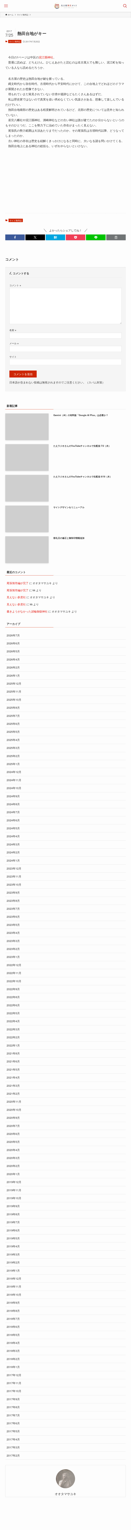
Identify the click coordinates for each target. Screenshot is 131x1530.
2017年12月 (14, 1375)
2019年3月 (13, 1254)
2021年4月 (13, 1077)
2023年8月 (13, 901)
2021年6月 (13, 1061)
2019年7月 (13, 1222)
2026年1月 (13, 675)
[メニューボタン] (6, 6)
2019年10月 (14, 1198)
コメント (15, 285)
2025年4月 (13, 740)
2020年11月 (14, 1101)
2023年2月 (13, 949)
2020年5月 (13, 1142)
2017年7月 (13, 1415)
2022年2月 (13, 1037)
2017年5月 (13, 1431)
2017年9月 (13, 1399)
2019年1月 (13, 1270)
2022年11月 (14, 973)
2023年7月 (13, 909)
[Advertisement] (65, 184)
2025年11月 (14, 691)
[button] (15, 237)
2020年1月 (13, 1174)
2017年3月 (13, 1447)
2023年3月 (13, 941)
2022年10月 (14, 981)
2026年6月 (13, 643)
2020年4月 (13, 1150)
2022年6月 (13, 1005)
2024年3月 (13, 844)
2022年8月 (13, 997)
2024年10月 (14, 788)
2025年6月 (13, 724)
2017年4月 (13, 1439)
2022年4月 (13, 1021)
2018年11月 (14, 1286)
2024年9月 (13, 796)
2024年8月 (13, 804)
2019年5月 (13, 1238)
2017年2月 (13, 1455)
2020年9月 (13, 1118)
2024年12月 (14, 772)
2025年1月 (13, 764)
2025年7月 (13, 716)
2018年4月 (13, 1343)
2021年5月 (13, 1069)
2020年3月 (13, 1158)
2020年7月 (13, 1126)
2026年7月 (13, 635)
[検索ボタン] (125, 6)
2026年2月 (13, 667)
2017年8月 (13, 1407)
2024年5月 (13, 828)
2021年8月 (13, 1053)
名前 (12, 330)
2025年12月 (14, 683)
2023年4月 (13, 933)
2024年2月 (13, 852)
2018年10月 (14, 1295)
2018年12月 (14, 1278)
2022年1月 (13, 1045)
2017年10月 (14, 1391)
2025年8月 (13, 708)
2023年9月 (13, 892)
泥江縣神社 (46, 57)
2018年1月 (13, 1367)
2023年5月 (13, 925)
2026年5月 (13, 651)
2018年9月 (13, 1303)
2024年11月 (14, 780)
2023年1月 (13, 957)
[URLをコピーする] (116, 237)
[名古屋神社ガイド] (65, 6)
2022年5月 (13, 1013)
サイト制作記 (14, 41)
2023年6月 (13, 917)
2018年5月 (13, 1335)
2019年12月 (14, 1182)
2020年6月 (13, 1134)
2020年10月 (14, 1110)
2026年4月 (13, 659)
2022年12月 (14, 965)
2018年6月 (13, 1327)
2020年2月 (13, 1166)
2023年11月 (14, 876)
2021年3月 (13, 1086)
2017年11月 (14, 1383)
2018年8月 (13, 1311)
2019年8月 (13, 1214)
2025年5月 (13, 732)
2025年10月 (14, 700)
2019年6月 (13, 1230)
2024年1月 (13, 860)
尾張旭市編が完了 (17, 583)
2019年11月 (14, 1190)
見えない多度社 (16, 597)
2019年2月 (13, 1262)
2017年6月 (13, 1423)
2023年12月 (14, 868)
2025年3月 (13, 748)
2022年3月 (13, 1029)
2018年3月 (13, 1351)
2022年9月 (13, 989)
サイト (13, 356)
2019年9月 (13, 1206)
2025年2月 (13, 756)
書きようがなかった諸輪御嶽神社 (27, 611)
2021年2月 (13, 1093)
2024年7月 (13, 812)
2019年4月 (13, 1246)
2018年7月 (13, 1319)
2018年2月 (13, 1359)
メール (14, 343)
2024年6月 (13, 820)
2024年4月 (13, 836)
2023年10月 (14, 884)
